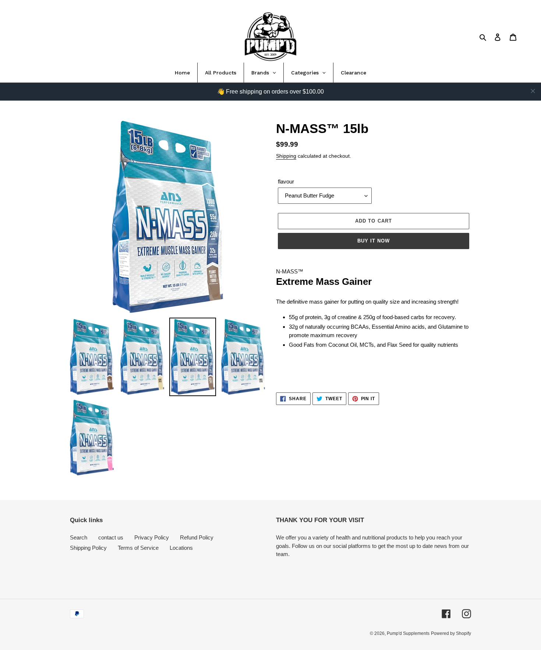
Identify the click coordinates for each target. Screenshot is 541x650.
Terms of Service (138, 548)
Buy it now (373, 241)
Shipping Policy (88, 548)
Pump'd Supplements (408, 633)
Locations (181, 548)
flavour (286, 181)
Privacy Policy (151, 537)
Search (78, 537)
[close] (533, 91)
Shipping (286, 156)
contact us (110, 537)
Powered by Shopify (451, 633)
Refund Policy (196, 537)
